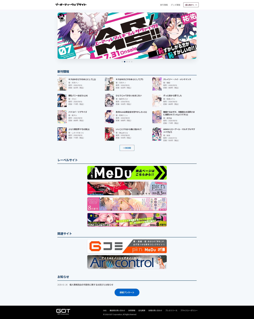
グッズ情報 (175, 4)
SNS (104, 310)
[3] (127, 61)
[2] (124, 61)
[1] (122, 61)
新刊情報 (164, 4)
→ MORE (127, 147)
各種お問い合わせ (155, 310)
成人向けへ (189, 5)
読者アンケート (127, 292)
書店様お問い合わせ (117, 310)
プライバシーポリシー (189, 310)
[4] (129, 61)
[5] (131, 61)
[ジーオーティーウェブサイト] (71, 4)
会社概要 (141, 310)
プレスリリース (171, 310)
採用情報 (131, 310)
